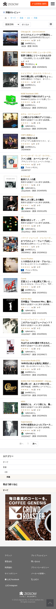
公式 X (36, 579)
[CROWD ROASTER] (28, 517)
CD (6, 472)
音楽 (5, 467)
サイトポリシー (11, 573)
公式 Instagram (11, 585)
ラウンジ (8, 555)
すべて (5, 462)
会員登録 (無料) (40, 4)
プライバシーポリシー (40, 567)
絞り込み (25, 24)
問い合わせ (35, 561)
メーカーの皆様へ (38, 573)
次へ (34, 443)
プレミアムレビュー (39, 555)
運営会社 (8, 561)
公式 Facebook (13, 579)
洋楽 (8, 477)
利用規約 (8, 567)
